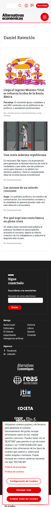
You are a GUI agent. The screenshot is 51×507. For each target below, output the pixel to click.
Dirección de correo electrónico (22, 296)
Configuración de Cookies (24, 481)
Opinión (31, 331)
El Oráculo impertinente (9, 333)
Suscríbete (42, 5)
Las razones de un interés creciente (21, 189)
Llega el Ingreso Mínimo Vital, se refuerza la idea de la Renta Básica (24, 93)
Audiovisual (9, 325)
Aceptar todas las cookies (24, 498)
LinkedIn (11, 354)
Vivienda (31, 335)
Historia (31, 325)
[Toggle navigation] (45, 17)
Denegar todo (23, 490)
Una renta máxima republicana (25, 155)
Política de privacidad (15, 467)
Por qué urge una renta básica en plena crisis (24, 219)
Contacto (32, 5)
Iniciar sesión (26, 5)
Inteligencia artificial (13, 338)
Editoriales (8, 328)
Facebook (12, 350)
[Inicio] (14, 17)
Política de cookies (14, 471)
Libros (30, 328)
